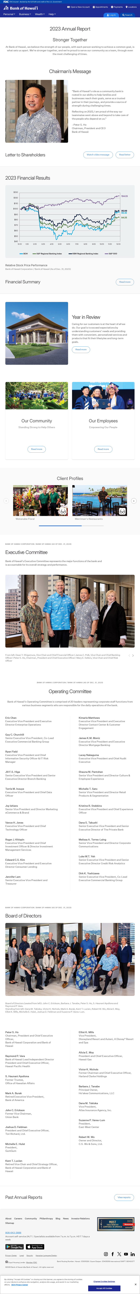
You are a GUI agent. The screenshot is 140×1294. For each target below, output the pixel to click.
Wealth (39, 14)
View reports (124, 1197)
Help (51, 14)
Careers (18, 1218)
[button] (133, 655)
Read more (124, 282)
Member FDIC (31, 1262)
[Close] (136, 1284)
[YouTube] (126, 1254)
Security (30, 1255)
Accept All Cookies (104, 1288)
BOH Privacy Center (19, 1285)
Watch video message (98, 154)
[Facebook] (113, 1254)
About (8, 1218)
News (66, 1218)
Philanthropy (46, 1218)
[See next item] (134, 501)
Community (31, 1218)
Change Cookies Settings (104, 1281)
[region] (70, 1284)
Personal (8, 14)
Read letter (124, 154)
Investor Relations (80, 1218)
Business (24, 14)
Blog (58, 1218)
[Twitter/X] (119, 1254)
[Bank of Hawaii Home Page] (20, 8)
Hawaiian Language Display (46, 1255)
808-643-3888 (13, 1232)
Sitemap (9, 1223)
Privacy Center (11, 1255)
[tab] (111, 15)
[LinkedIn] (133, 1254)
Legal (22, 1255)
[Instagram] (106, 1254)
